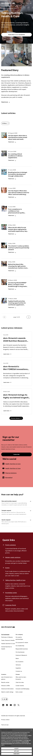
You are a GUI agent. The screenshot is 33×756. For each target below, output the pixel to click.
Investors (3, 674)
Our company (19, 634)
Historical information (7, 689)
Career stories (20, 685)
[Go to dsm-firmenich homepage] (8, 3)
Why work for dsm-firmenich (21, 678)
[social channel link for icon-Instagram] (15, 705)
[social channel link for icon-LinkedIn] (3, 705)
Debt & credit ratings (7, 692)
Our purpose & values (22, 642)
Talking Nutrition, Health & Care (15, 580)
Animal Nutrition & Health (6, 648)
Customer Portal (10, 605)
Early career (19, 692)
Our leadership (20, 645)
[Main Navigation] (31, 3)
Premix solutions (10, 545)
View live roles (20, 682)
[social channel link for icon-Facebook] (7, 705)
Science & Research (21, 655)
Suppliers (18, 668)
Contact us (19, 671)
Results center (5, 682)
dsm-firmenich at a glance (6, 678)
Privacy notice (5, 719)
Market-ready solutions (12, 557)
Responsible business (22, 649)
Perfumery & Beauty (7, 637)
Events (7, 568)
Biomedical (8, 477)
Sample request (6, 510)
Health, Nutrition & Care (12, 464)
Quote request (6, 520)
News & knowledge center (10, 8)
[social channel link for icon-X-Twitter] (18, 705)
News (17, 658)
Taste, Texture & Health (8, 640)
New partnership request (9, 501)
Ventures (18, 665)
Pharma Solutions (10, 473)
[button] (27, 3)
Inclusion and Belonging (22, 689)
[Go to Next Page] (29, 317)
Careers (18, 674)
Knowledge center (11, 593)
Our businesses (5, 634)
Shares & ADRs (5, 685)
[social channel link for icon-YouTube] (11, 705)
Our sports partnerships (19, 638)
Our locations (19, 661)
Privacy (18, 742)
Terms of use (4, 725)
